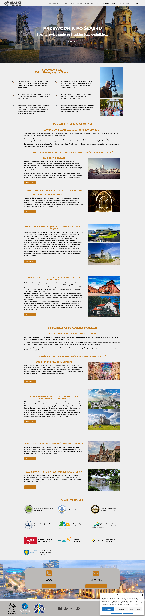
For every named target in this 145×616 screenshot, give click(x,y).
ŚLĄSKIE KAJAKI (125, 3)
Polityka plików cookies (116, 613)
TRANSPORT (105, 3)
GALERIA (114, 3)
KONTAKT (136, 3)
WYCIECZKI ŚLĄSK (76, 3)
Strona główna (54, 3)
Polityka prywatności (128, 613)
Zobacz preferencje (136, 609)
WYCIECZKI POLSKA (91, 3)
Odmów (121, 609)
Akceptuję (108, 609)
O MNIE (65, 3)
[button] (141, 595)
